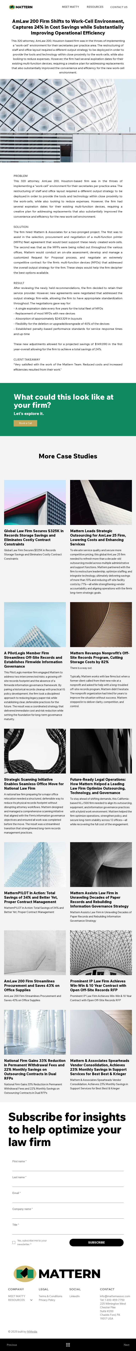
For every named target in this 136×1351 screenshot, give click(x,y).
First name (19, 1161)
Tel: (102, 1300)
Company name (22, 1208)
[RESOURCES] (31, 1300)
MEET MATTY (16, 1296)
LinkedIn (74, 1296)
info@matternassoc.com (115, 1296)
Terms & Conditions (50, 1296)
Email (16, 1192)
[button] (95, 6)
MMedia (32, 1331)
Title (15, 1224)
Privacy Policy (47, 1300)
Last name (19, 1177)
